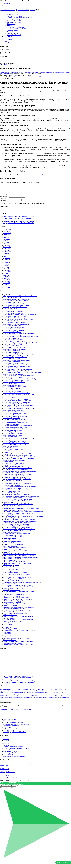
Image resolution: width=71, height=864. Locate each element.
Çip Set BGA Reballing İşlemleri (12, 493)
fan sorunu (56, 692)
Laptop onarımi (26, 695)
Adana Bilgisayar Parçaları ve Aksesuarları (15, 307)
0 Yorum (41, 76)
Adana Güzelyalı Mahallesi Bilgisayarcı (14, 335)
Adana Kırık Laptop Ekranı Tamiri (12, 344)
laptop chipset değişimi (11, 694)
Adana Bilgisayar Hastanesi (11, 302)
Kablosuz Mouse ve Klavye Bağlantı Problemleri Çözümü (19, 529)
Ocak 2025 (6, 250)
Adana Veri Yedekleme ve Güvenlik (13, 410)
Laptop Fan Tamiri (48, 694)
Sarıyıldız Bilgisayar (9, 593)
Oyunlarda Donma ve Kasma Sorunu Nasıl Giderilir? (18, 586)
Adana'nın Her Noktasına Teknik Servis (14, 429)
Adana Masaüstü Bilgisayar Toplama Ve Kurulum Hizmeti (19, 366)
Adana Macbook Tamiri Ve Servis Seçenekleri (16, 364)
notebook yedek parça (15, 697)
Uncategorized (7, 627)
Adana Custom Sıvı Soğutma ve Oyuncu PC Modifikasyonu (20, 314)
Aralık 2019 (6, 267)
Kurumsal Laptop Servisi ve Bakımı (13, 535)
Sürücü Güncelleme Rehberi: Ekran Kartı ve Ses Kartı (18, 616)
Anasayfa (6, 739)
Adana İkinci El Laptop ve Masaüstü (13, 339)
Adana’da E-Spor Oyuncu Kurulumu (13, 433)
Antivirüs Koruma (12, 31)
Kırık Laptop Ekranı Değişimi (11, 532)
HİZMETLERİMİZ (8, 13)
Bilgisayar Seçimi (8, 461)
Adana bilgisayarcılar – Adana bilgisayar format (16, 748)
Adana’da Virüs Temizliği (10, 446)
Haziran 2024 (7, 251)
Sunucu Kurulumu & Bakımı (15, 21)
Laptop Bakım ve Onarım (10, 538)
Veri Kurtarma (7, 633)
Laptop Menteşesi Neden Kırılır (12, 549)
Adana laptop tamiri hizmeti (44, 174)
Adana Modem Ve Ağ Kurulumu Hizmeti (14, 368)
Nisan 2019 (6, 273)
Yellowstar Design (12, 778)
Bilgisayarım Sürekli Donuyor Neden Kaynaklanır (17, 477)
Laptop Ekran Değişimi (9, 543)
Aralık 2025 (6, 242)
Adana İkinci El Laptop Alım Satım (13, 338)
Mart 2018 (6, 278)
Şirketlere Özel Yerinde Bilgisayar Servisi (14, 601)
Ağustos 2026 (7, 229)
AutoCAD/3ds (7, 450)
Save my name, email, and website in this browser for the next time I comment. (23, 203)
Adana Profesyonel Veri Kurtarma (12, 385)
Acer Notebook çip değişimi (5, 689)
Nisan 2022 (6, 259)
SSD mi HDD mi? (8, 612)
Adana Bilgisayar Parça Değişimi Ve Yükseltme (16, 305)
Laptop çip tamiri (48, 695)
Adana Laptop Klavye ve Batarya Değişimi (15, 357)
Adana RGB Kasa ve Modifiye (12, 388)
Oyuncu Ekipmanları (9, 583)
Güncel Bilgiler (7, 743)
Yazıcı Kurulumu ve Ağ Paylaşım (12, 643)
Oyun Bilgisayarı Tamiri (52, 697)
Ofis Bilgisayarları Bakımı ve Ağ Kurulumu (15, 572)
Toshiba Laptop (7, 624)
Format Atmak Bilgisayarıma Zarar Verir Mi (15, 510)
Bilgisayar (6, 452)
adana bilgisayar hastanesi (49, 689)
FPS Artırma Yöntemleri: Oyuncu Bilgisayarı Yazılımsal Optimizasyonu (23, 511)
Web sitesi (3, 200)
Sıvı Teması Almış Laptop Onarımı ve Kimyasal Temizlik (19, 607)
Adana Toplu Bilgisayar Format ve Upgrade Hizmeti (17, 400)
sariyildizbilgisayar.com (6, 775)
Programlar (6, 3)
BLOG (5, 41)
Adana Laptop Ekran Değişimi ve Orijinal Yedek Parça (18, 354)
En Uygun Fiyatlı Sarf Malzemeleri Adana (15, 507)
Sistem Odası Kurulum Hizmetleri (12, 602)
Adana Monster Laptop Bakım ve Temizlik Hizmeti (17, 369)
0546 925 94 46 (4, 769)
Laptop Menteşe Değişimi (17, 695)
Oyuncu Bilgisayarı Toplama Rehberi (13, 580)
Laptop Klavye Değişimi (10, 546)
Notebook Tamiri (8, 571)
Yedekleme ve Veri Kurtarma (15, 22)
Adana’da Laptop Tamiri (10, 436)
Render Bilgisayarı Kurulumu (11, 590)
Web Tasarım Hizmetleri (13, 19)
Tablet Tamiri (7, 727)
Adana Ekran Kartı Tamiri (10, 321)
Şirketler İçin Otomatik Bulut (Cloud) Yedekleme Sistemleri (19, 599)
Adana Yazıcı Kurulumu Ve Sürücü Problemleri (16, 413)
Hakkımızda (6, 742)
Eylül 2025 (6, 245)
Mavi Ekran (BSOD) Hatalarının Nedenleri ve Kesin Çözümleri (20, 557)
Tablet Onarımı (11, 24)
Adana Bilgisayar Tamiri (6, 709)
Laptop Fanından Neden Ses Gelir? (13, 544)
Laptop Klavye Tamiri (7, 695)
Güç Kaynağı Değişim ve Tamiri (12, 518)
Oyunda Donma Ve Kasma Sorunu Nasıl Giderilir (17, 585)
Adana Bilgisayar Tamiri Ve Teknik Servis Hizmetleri (23, 76)
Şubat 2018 (6, 280)
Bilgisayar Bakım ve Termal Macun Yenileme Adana (17, 455)
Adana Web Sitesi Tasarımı (10, 754)
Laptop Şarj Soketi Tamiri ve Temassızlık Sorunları (17, 551)
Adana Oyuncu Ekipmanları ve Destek (14, 382)
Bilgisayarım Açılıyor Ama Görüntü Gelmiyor (16, 469)
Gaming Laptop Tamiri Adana (11, 515)
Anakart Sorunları (17, 692)
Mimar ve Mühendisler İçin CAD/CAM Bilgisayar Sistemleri (20, 561)
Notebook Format (7, 697)
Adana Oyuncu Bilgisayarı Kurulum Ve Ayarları (16, 380)
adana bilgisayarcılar (26, 689)
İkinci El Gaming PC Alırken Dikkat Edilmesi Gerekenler (19, 519)
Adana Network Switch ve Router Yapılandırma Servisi (18, 375)
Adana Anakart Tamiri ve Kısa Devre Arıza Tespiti (17, 299)
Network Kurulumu (8, 566)
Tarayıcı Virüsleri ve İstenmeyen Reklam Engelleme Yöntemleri (20, 619)
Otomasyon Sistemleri (9, 576)
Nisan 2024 (6, 253)
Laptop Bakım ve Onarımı (10, 540)
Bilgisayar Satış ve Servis (14, 14)
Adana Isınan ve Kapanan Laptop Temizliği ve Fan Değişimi (20, 343)
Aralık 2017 (6, 283)
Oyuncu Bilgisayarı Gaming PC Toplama (14, 579)
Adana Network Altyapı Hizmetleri (13, 374)
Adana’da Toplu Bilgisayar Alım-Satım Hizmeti (16, 444)
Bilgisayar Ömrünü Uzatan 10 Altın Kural (14, 460)
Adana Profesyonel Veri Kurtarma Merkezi (15, 386)
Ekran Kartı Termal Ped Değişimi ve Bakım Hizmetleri (18, 504)
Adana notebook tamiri (8, 692)
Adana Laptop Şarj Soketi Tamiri (12, 361)
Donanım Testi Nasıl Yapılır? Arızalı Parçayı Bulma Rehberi (19, 499)
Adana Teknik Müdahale (10, 396)
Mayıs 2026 (6, 234)
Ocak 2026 (6, 240)
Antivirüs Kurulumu (9, 447)
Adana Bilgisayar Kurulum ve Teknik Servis (15, 303)
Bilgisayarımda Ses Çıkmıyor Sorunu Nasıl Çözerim (17, 482)
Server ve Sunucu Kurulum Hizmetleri (14, 596)
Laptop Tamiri (7, 552)
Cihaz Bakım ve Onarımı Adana (12, 491)
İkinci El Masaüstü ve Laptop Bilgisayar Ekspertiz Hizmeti (19, 521)
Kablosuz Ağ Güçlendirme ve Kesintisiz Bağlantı (16, 527)
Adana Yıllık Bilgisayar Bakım (11, 418)
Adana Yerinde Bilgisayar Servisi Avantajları (15, 416)
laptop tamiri (33, 695)
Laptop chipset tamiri (21, 694)
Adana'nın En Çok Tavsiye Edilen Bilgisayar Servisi (17, 425)
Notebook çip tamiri (34, 697)
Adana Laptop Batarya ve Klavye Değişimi (15, 349)
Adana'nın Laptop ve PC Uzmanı (12, 430)
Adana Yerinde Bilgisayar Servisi (12, 414)
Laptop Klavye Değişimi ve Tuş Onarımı (14, 547)
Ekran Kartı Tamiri (8, 502)
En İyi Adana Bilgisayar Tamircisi (12, 505)
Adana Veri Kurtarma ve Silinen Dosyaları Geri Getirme (18, 408)
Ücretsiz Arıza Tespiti (9, 626)
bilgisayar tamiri (50, 692)
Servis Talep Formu (8, 7)
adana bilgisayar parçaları (61, 689)
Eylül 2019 (6, 270)
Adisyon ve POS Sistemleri (14, 33)
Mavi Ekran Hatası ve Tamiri (11, 560)
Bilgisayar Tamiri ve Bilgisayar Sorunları (14, 465)
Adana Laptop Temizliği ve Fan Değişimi (14, 363)
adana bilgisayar (16, 689)
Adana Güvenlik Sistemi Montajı (12, 332)
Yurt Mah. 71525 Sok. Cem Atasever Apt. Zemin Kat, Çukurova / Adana (20, 763)
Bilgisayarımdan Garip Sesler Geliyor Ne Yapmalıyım (18, 483)
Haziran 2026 (7, 233)
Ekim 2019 (6, 269)
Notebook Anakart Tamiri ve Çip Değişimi (15, 568)
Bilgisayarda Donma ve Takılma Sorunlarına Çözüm (17, 468)
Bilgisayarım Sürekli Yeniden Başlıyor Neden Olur (17, 479)
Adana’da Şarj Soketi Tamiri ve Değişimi (14, 440)
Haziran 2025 (7, 248)
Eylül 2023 (6, 254)
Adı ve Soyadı (4, 196)
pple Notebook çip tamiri (63, 697)
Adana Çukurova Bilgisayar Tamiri (13, 313)
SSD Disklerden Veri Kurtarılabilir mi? (14, 608)
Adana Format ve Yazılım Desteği (12, 325)
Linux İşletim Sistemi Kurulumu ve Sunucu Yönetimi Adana (19, 554)
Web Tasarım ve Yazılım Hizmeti (12, 637)
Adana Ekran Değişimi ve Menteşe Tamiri (14, 316)
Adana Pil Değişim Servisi (10, 383)
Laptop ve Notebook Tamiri (14, 16)
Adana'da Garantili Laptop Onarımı (13, 421)
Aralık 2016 (6, 287)
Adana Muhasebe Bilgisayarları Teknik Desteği (16, 371)
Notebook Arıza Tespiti (56, 695)
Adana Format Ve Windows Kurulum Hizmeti (16, 324)
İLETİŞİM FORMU (5, 64)
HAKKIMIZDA (8, 36)
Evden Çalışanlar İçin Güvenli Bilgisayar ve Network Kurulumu (21, 508)
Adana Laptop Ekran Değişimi (11, 350)
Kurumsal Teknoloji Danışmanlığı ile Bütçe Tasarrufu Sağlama (20, 536)
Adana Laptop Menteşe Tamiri (11, 358)
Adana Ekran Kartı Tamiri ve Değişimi (14, 322)
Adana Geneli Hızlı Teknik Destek (12, 328)
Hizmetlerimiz (7, 740)
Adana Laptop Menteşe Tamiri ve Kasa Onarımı (16, 360)
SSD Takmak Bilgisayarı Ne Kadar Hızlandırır (16, 613)
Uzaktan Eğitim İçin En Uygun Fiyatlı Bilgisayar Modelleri (19, 630)
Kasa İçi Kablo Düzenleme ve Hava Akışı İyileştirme (17, 530)
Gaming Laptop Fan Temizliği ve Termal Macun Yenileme (19, 513)
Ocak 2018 (6, 281)
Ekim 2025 (6, 244)
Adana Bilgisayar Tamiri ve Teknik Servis (14, 732)
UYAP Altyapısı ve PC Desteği (12, 629)
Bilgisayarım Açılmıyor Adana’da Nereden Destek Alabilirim (20, 471)
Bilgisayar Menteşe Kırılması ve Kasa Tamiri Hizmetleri (18, 223)
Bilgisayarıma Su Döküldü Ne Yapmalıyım (15, 480)
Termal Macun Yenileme (10, 622)
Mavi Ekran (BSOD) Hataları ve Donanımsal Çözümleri (18, 216)
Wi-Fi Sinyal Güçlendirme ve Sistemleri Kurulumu (17, 638)
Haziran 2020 (7, 264)
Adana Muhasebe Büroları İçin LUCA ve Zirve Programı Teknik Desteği (23, 372)
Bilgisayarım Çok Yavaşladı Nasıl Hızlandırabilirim (17, 474)
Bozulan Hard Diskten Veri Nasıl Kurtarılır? (15, 490)
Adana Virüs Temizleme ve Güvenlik (13, 411)
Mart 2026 (6, 237)
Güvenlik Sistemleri (12, 30)
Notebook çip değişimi (25, 697)
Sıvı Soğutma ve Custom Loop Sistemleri (14, 604)
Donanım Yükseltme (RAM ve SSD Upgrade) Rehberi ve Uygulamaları (23, 500)
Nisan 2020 (6, 265)
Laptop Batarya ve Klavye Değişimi (13, 541)
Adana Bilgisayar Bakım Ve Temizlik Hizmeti (16, 300)
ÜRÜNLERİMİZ (8, 39)
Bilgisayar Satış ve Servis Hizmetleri (13, 722)
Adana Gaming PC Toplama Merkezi (13, 327)
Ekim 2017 (6, 286)
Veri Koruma (7, 632)
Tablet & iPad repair (8, 618)
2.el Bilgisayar (7, 294)
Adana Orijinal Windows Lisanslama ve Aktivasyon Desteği (19, 379)
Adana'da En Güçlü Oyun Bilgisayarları (14, 419)
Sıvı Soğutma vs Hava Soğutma (12, 605)
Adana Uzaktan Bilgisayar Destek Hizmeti (15, 404)
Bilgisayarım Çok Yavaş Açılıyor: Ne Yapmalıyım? (17, 472)
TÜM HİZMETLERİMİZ (10, 719)
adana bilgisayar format (37, 689)
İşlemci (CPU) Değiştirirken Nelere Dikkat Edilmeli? (17, 526)
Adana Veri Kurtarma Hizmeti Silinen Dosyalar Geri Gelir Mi (20, 405)
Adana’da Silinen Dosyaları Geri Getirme (14, 441)
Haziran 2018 (7, 276)
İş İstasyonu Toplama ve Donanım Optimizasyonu (17, 522)
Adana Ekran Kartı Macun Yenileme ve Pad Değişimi (18, 319)
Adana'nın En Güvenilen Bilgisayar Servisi (15, 427)
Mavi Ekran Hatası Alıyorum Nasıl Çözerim (15, 558)
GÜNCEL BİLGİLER (9, 38)
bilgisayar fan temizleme (34, 692)
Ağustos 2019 (7, 272)
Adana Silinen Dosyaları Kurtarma (12, 391)
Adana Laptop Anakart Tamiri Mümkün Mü (15, 347)
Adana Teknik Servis (9, 397)
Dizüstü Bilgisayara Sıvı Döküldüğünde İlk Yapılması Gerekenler (21, 496)
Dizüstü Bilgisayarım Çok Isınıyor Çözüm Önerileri (17, 497)
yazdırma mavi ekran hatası (8, 698)
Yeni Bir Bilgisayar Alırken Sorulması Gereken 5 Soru (18, 644)
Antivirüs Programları (9, 730)
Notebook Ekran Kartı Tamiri (18, 28)
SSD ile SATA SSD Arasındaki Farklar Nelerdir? (16, 610)
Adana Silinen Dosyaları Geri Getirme (13, 389)
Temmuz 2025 (7, 247)
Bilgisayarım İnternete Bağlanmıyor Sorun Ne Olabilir (18, 475)
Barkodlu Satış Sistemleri (14, 35)
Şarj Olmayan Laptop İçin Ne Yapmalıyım (14, 594)
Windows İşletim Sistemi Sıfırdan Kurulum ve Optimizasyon (20, 221)
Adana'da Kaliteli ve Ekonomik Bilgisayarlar (15, 422)
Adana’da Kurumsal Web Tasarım (12, 435)
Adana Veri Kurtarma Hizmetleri (12, 407)
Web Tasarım (27, 709)
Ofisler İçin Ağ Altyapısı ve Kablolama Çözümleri (17, 574)
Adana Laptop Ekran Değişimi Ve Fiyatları (15, 352)
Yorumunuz (3, 195)
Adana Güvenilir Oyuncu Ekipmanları (13, 330)
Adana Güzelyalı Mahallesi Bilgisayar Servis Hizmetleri (18, 333)
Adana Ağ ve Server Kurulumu (12, 297)
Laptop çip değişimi (40, 695)
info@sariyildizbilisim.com (7, 772)
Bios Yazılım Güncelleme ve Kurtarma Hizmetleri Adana (18, 488)
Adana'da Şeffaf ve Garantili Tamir (13, 424)
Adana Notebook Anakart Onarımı (12, 377)
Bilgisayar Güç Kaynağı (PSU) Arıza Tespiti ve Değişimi (19, 457)
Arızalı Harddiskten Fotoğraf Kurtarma (14, 449)
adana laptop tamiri (38, 691)
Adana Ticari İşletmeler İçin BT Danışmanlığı (15, 399)
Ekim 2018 (6, 275)
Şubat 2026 (6, 239)
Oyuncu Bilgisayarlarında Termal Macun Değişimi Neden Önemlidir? (22, 582)
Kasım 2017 (6, 284)
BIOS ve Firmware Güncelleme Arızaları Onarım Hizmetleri (19, 486)
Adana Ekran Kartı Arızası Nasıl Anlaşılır (14, 318)
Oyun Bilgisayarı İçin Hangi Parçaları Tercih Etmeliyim (18, 577)
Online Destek (7, 5)
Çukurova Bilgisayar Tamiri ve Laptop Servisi (16, 494)
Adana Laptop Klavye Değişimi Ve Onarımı (15, 355)
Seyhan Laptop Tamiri (9, 753)
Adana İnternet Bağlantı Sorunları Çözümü (15, 341)
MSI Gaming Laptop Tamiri (11, 565)
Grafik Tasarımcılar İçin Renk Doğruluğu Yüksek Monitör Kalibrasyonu (23, 516)
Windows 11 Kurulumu (9, 640)
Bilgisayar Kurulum (43, 692)
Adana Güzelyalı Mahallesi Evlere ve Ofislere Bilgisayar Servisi (21, 336)
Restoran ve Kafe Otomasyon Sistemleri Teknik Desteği (18, 591)
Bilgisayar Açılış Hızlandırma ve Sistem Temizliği (17, 218)
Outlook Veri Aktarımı (42, 697)
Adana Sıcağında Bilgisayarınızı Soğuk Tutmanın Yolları (18, 394)
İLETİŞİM (6, 42)
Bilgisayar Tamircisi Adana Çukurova (13, 463)
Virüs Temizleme (8, 219)
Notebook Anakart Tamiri (17, 27)
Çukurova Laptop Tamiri (10, 751)
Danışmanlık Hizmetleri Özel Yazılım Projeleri (19, 17)
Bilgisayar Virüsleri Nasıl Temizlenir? (13, 466)
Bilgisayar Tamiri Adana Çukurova (13, 746)
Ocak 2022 (6, 261)
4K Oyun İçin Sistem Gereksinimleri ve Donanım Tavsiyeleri (20, 296)
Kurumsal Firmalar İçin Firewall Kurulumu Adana (17, 533)
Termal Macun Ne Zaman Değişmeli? (13, 621)
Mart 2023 (6, 256)
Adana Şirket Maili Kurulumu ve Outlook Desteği (17, 393)
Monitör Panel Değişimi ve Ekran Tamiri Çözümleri (17, 563)
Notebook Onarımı (12, 25)
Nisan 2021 (6, 262)
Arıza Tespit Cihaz (25, 692)
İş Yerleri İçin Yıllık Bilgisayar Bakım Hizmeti (16, 524)
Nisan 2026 (6, 236)
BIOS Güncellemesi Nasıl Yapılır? (12, 485)
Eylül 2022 (6, 258)
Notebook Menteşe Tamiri (10, 569)
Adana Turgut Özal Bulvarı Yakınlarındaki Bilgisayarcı (18, 402)
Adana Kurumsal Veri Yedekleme (12, 346)
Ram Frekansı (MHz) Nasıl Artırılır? (13, 588)
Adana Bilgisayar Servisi (10, 308)
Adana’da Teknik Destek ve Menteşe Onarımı (16, 443)
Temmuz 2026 (7, 231)
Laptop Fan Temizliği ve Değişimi (59, 694)
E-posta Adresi (4, 198)
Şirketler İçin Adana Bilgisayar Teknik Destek (16, 597)
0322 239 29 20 (4, 766)
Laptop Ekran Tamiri (40, 694)
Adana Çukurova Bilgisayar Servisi (13, 311)
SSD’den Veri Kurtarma (10, 615)
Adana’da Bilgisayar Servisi (11, 432)
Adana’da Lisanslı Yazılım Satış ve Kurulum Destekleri (18, 438)
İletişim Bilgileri (7, 745)
